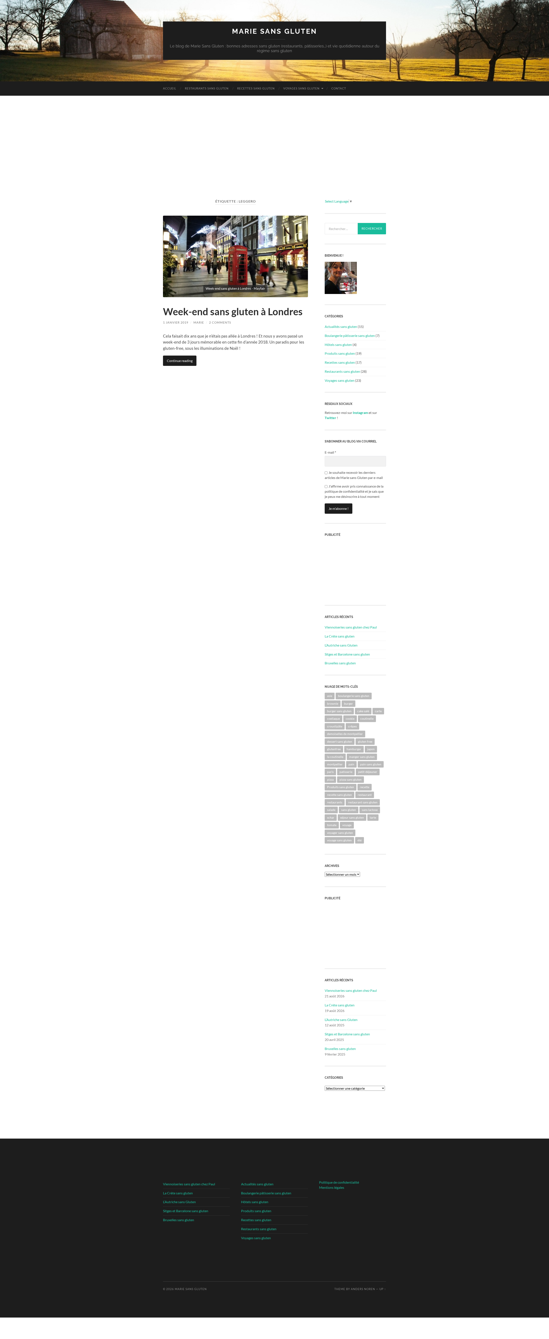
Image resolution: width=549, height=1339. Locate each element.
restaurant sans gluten (362, 802)
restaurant (365, 795)
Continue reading (180, 361)
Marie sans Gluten (274, 31)
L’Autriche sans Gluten (341, 645)
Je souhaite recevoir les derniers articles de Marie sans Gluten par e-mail (354, 475)
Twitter (330, 418)
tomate (331, 825)
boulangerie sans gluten (353, 696)
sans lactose (370, 810)
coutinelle (367, 718)
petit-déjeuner (367, 772)
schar (330, 817)
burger (348, 703)
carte (378, 711)
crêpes (352, 726)
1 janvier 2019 (175, 322)
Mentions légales (331, 1187)
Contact (338, 88)
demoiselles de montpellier (345, 734)
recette (364, 787)
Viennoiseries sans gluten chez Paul (351, 627)
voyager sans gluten (340, 833)
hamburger (354, 749)
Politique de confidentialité (339, 1182)
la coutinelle (335, 757)
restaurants (334, 802)
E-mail (330, 452)
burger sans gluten (339, 711)
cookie (350, 718)
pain (351, 764)
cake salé (363, 711)
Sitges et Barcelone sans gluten (347, 654)
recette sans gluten (339, 795)
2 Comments (220, 322)
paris (330, 772)
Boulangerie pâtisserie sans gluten (350, 335)
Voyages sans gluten (301, 88)
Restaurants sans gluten (207, 88)
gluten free (365, 741)
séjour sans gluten (352, 817)
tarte (373, 817)
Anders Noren (363, 1289)
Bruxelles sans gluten (340, 663)
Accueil (169, 88)
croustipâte (334, 726)
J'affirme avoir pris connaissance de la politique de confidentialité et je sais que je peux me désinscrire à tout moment (354, 491)
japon (371, 749)
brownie (332, 703)
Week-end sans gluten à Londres (233, 311)
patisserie (345, 772)
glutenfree (334, 749)
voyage (346, 825)
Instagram (360, 412)
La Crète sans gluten (339, 636)
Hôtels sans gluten (338, 344)
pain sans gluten (370, 764)
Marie (198, 322)
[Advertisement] (274, 147)
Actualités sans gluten (341, 326)
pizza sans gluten (350, 779)
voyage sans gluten (339, 840)
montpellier (335, 764)
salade (331, 810)
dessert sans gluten (339, 741)
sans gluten (348, 810)
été (359, 840)
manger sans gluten (362, 757)
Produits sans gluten (340, 353)
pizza (330, 779)
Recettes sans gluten (256, 88)
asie (329, 696)
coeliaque (333, 718)
